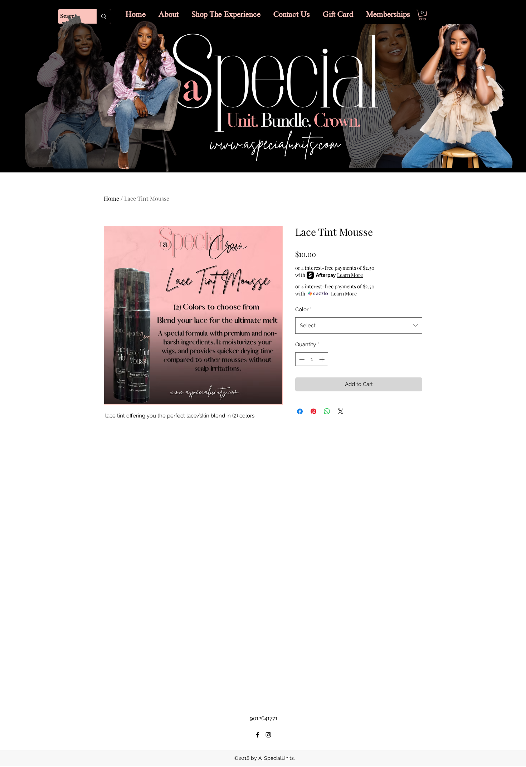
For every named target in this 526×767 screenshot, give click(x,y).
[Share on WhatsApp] (327, 411)
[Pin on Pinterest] (313, 411)
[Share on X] (340, 411)
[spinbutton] (312, 359)
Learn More (350, 275)
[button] (422, 15)
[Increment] (322, 359)
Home (111, 198)
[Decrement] (301, 359)
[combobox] (358, 325)
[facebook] (257, 734)
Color (303, 309)
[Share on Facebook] (300, 411)
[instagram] (268, 734)
